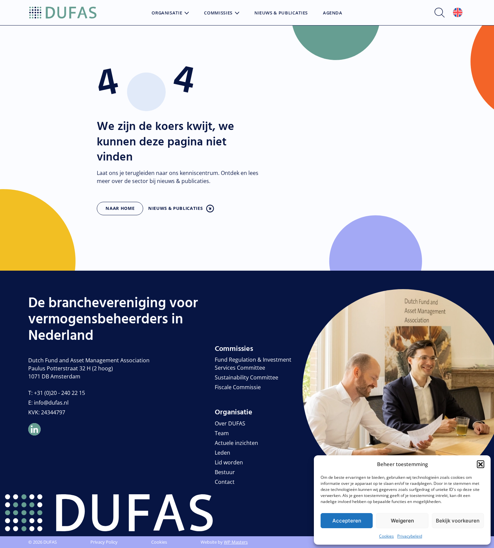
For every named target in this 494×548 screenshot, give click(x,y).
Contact (225, 482)
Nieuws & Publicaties (281, 13)
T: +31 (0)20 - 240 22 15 (56, 393)
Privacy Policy (104, 542)
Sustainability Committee (246, 377)
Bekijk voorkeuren (458, 520)
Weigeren (402, 520)
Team (222, 433)
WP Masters (236, 542)
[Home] (62, 13)
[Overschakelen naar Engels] (458, 12)
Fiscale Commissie (238, 387)
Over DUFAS (230, 423)
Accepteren (346, 520)
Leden (222, 452)
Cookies (386, 536)
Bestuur (225, 472)
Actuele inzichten (236, 443)
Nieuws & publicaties (175, 208)
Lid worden (229, 462)
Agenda (332, 13)
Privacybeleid (409, 536)
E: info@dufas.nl (48, 402)
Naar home (120, 208)
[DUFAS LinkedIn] (34, 429)
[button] (480, 464)
